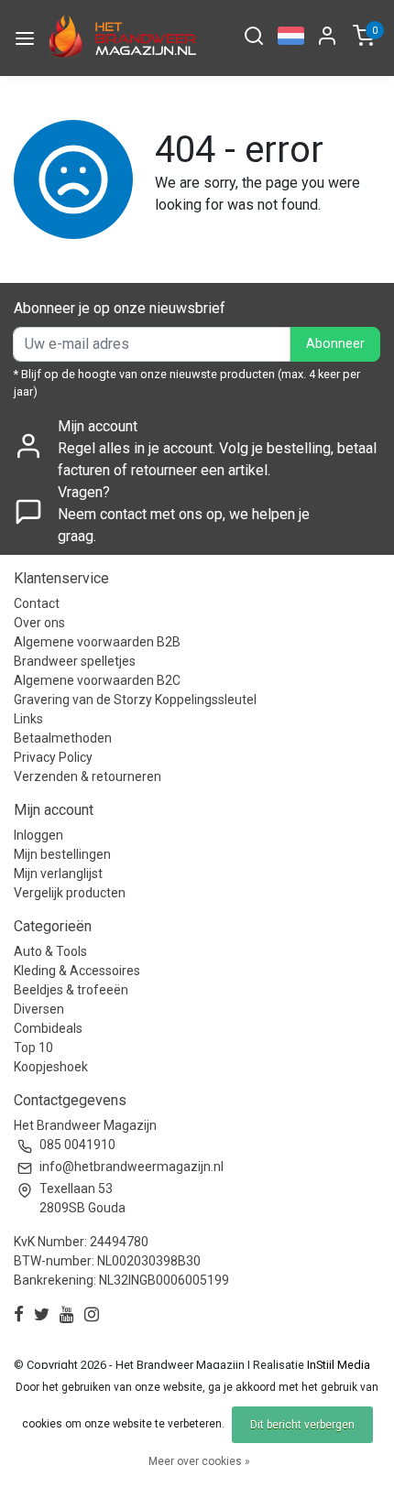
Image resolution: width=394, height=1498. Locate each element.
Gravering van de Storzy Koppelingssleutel (135, 699)
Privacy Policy (53, 757)
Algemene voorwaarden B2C (97, 680)
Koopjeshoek (51, 1066)
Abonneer (335, 344)
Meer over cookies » (199, 1461)
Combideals (48, 1028)
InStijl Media (337, 1365)
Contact (37, 603)
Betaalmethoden (63, 738)
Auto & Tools (50, 951)
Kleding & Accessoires (77, 970)
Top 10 (33, 1047)
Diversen (39, 1009)
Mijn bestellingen (62, 854)
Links (28, 718)
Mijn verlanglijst (58, 873)
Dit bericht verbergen (302, 1424)
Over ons (39, 622)
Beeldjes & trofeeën (71, 989)
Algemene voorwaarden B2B (97, 642)
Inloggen (38, 835)
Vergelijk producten (70, 892)
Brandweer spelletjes (75, 661)
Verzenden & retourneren (87, 776)
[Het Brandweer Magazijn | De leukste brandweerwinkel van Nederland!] (120, 38)
